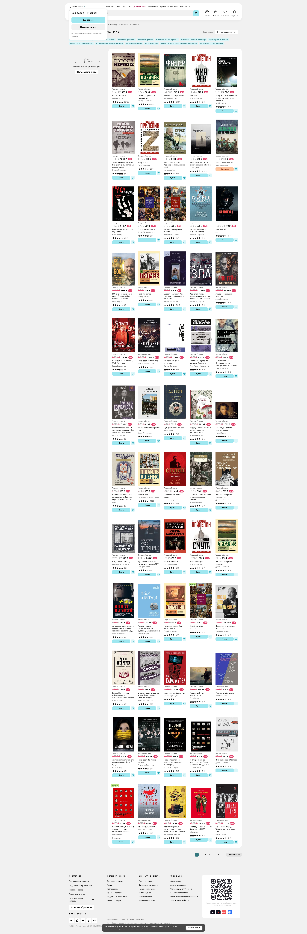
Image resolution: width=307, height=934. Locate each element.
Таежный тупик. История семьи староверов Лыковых (200, 497)
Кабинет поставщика (179, 893)
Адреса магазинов (178, 885)
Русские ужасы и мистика (218, 40)
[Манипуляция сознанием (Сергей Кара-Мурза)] (175, 667)
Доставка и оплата (115, 881)
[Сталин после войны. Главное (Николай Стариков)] (175, 469)
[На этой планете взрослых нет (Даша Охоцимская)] (149, 402)
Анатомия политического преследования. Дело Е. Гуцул (123, 762)
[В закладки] (133, 106)
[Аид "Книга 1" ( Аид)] (226, 203)
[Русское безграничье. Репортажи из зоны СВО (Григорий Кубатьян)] (149, 536)
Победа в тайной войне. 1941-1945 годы (122, 362)
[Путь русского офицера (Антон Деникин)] (175, 402)
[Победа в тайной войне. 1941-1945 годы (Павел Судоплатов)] (123, 335)
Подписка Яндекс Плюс (117, 896)
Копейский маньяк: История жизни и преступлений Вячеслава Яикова (226, 363)
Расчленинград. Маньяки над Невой (122, 230)
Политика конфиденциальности (184, 896)
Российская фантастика (126, 40)
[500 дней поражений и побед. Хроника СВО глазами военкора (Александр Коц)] (123, 268)
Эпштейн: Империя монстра (223, 295)
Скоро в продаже (146, 881)
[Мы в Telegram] (94, 920)
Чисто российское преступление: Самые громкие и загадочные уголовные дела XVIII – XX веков (201, 762)
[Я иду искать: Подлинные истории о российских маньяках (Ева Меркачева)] (226, 70)
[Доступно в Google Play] (218, 912)
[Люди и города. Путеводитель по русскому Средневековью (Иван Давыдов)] (149, 600)
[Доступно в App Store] (212, 912)
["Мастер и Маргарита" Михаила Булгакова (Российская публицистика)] (201, 335)
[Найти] (196, 13)
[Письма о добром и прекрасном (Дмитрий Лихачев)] (149, 70)
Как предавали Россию (147, 827)
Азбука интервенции (224, 162)
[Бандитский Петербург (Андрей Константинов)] (123, 536)
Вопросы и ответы (77, 894)
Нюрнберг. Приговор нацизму (147, 761)
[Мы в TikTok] (88, 920)
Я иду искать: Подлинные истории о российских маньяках (226, 97)
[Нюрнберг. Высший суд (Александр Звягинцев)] (149, 335)
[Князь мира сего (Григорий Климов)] (175, 536)
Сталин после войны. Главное (173, 495)
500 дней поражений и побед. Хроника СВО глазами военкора (122, 296)
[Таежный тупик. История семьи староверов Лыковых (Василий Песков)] (201, 469)
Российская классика (107, 40)
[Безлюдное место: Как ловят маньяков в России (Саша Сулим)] (201, 137)
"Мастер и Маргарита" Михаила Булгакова (199, 362)
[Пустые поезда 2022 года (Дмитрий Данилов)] (226, 734)
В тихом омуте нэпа (146, 229)
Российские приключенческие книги (109, 43)
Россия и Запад (144, 294)
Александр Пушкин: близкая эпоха (223, 429)
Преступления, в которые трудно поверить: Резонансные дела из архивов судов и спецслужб (123, 829)
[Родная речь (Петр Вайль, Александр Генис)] (149, 469)
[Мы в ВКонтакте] (71, 920)
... (222, 855)
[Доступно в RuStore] (230, 912)
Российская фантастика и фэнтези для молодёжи (179, 43)
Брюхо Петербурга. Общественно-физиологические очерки (123, 695)
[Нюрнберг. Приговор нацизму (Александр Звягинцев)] (149, 734)
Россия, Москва (77, 7)
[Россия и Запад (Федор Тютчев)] (149, 268)
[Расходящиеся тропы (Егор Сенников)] (226, 667)
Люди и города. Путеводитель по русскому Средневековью (149, 628)
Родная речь (143, 494)
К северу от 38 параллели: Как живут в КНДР (201, 828)
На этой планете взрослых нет (149, 429)
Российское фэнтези (145, 40)
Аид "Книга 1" (221, 229)
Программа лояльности (79, 881)
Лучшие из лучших (147, 889)
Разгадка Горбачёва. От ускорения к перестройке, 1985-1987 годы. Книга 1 (123, 430)
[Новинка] (192, 584)
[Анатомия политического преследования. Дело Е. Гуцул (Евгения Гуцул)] (123, 734)
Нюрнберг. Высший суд (148, 361)
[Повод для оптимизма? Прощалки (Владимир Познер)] (226, 600)
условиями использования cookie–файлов (135, 929)
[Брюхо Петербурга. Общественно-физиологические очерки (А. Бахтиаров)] (123, 667)
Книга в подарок (114, 900)
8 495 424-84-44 (77, 914)
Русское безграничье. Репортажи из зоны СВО (148, 562)
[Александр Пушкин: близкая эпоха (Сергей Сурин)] (226, 402)
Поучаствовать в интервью (76, 899)
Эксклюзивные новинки (149, 885)
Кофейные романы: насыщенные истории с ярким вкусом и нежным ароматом (174, 829)
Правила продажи (115, 893)
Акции (109, 885)
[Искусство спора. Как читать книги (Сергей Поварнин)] (175, 600)
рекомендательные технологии (159, 923)
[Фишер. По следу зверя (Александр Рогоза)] (175, 70)
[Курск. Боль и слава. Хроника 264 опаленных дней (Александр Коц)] (175, 137)
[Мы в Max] (77, 920)
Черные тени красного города (173, 230)
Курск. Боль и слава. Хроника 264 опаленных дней (174, 164)
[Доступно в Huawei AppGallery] (224, 912)
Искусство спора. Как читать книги (173, 627)
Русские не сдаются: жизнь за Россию (198, 230)
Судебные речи (196, 626)
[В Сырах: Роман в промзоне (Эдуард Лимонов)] (175, 335)
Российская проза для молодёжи (211, 43)
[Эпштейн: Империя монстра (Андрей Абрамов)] (226, 268)
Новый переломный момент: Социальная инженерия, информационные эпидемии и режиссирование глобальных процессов (173, 762)
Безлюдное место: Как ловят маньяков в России (200, 163)
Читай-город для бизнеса (181, 889)
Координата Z (144, 162)
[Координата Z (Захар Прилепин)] (149, 137)
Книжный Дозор (76, 890)
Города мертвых (119, 95)
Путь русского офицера (174, 428)
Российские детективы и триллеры (193, 40)
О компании (175, 881)
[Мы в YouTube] (83, 920)
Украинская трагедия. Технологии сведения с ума (225, 829)
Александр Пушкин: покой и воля (198, 694)
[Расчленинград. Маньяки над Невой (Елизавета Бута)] (123, 203)
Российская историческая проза (81, 43)
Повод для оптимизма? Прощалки (225, 627)
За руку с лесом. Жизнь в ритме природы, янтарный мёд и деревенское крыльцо (200, 430)
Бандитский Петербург (122, 561)
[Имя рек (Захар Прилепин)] (201, 70)
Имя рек (193, 95)
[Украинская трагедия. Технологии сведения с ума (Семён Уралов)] (226, 801)
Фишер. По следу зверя (174, 95)
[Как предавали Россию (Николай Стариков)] (149, 801)
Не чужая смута (196, 561)
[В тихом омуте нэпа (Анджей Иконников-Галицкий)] (149, 203)
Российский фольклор (134, 43)
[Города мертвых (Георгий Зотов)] (123, 70)
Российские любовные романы (167, 40)
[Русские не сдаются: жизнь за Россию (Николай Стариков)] (201, 203)
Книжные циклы (146, 896)
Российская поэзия (151, 43)
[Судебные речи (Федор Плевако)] (201, 600)
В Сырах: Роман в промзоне (171, 362)
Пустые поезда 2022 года (226, 760)
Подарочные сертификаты (80, 885)
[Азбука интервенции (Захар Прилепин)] (226, 137)
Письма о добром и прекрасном (146, 96)
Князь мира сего (171, 561)
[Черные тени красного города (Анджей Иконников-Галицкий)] (175, 203)
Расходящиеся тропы (224, 693)
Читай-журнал (145, 893)
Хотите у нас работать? (180, 900)
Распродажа (112, 889)
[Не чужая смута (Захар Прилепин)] (201, 536)
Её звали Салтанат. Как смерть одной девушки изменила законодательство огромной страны (174, 296)
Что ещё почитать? (147, 900)
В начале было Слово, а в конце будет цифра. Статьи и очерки (148, 695)
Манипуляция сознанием (174, 693)
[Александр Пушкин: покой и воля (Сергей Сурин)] (201, 667)
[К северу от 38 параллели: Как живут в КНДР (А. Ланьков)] (201, 801)
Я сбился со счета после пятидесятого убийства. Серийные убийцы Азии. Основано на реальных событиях (122, 497)
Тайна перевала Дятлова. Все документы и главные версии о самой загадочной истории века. (123, 164)
